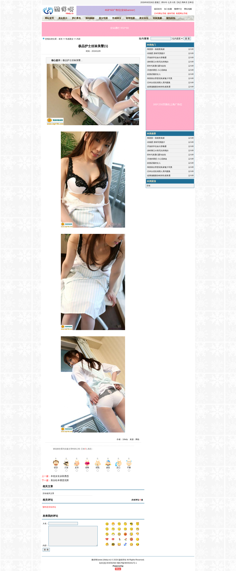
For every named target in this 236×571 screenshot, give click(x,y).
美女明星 (103, 18)
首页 (60, 39)
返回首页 (158, 9)
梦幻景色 (76, 18)
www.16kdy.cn (104, 560)
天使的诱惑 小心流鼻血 (157, 70)
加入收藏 (168, 9)
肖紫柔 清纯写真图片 (156, 53)
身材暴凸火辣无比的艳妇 (157, 62)
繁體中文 (178, 9)
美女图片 (62, 18)
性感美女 (116, 18)
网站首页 (49, 18)
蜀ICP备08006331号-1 (127, 563)
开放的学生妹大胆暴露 (156, 57)
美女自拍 (143, 18)
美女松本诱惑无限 (60, 480)
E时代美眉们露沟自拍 (156, 66)
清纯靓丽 (89, 18)
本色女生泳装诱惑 (60, 476)
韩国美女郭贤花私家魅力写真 (159, 78)
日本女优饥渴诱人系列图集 (158, 82)
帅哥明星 (130, 18)
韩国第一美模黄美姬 (156, 49)
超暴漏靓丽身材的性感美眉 (158, 87)
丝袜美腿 (157, 18)
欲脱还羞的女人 (154, 74)
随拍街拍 (170, 18)
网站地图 (188, 9)
